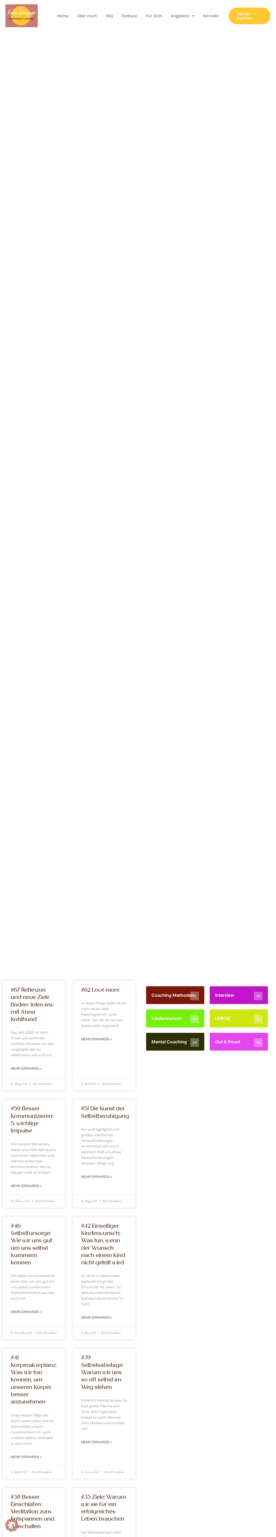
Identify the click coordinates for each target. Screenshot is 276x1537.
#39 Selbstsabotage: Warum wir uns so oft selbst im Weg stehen (102, 1372)
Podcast (129, 15)
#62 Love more (100, 990)
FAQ (109, 15)
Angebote (180, 15)
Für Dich (154, 15)
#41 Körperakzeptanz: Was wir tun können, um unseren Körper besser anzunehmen (33, 1380)
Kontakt (211, 15)
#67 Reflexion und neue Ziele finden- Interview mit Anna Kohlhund (32, 1004)
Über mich (87, 15)
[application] (192, 16)
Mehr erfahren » (26, 1069)
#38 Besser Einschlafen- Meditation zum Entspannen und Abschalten (32, 1511)
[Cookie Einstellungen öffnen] (11, 1530)
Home (62, 15)
